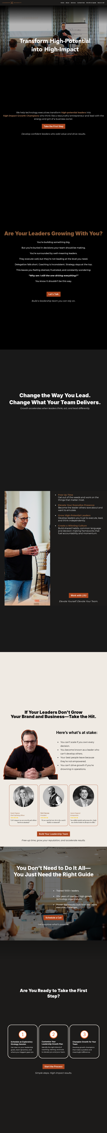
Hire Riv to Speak (91, 2)
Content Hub (81, 2)
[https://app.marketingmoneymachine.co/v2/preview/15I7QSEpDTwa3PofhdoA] (12, 2)
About (67, 2)
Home (62, 2)
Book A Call (101, 2)
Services (73, 2)
